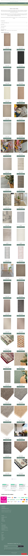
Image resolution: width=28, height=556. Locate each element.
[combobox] (14, 22)
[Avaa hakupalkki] (24, 3)
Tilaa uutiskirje (3, 521)
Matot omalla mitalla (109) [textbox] (14, 22)
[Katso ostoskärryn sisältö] (25, 3)
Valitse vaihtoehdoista (7, 49)
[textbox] (14, 26)
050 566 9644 (3, 507)
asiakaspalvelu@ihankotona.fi (5, 508)
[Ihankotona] (4, 3)
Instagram (2, 519)
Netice (15, 553)
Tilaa (20, 546)
